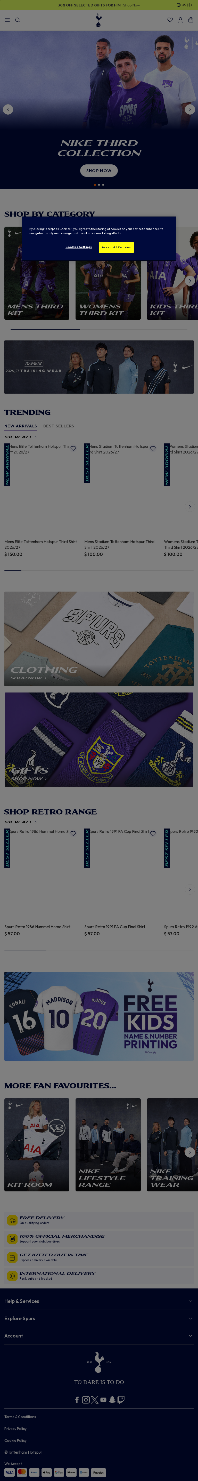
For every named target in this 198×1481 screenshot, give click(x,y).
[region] (99, 238)
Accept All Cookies (116, 247)
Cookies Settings (78, 247)
